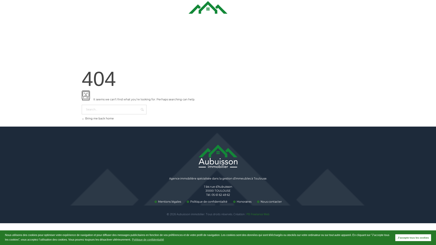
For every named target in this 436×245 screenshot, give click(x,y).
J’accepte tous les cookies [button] (413, 237)
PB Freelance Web (257, 214)
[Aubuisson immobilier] (208, 12)
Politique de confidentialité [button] (148, 239)
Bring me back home (99, 118)
